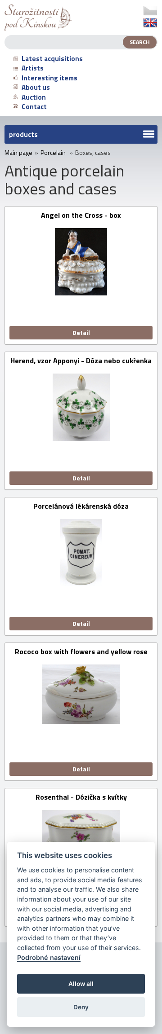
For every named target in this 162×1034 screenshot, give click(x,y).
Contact (34, 106)
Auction (34, 97)
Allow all (81, 983)
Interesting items (49, 78)
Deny (81, 1007)
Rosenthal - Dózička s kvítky (81, 797)
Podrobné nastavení (49, 957)
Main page (18, 152)
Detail (81, 332)
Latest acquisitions (52, 58)
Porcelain (53, 152)
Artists (33, 68)
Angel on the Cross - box (81, 215)
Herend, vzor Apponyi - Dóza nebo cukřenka (81, 361)
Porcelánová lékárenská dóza (81, 506)
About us (36, 87)
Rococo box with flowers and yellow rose (81, 652)
